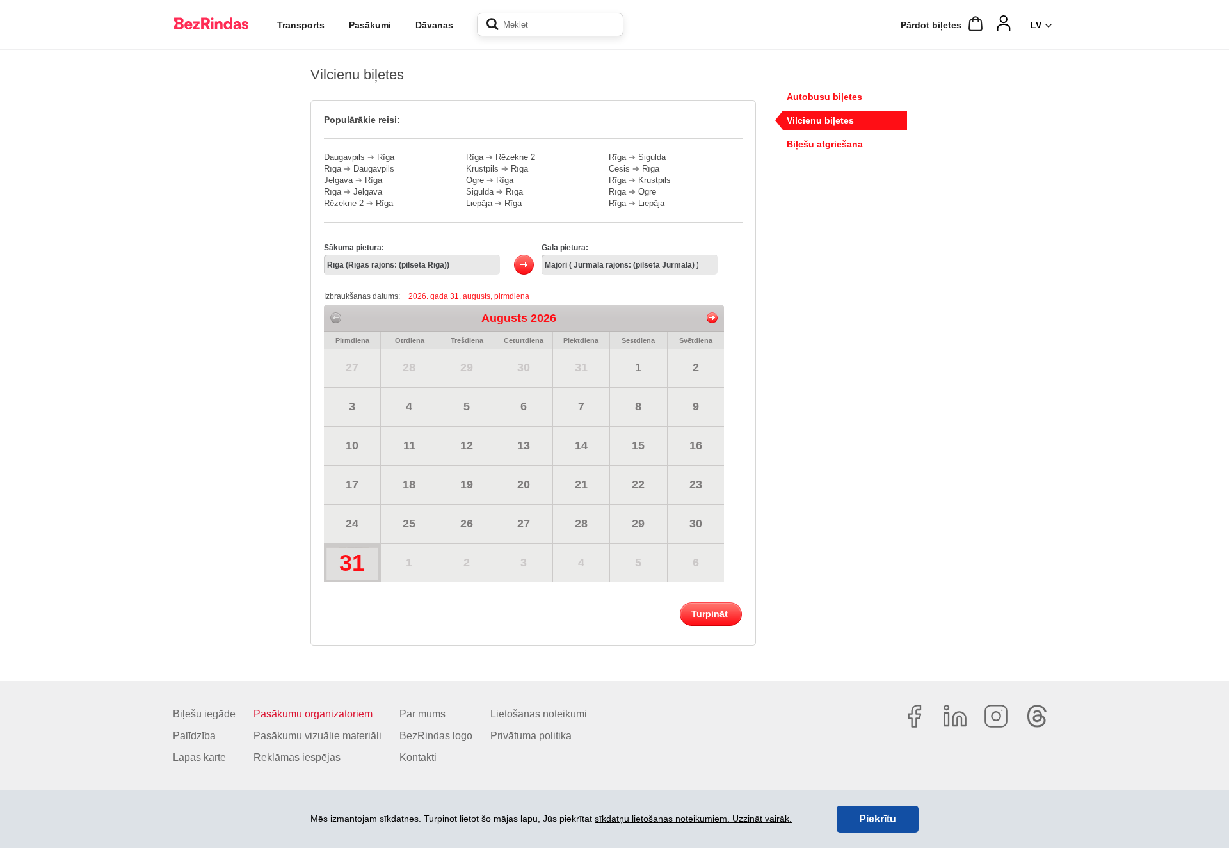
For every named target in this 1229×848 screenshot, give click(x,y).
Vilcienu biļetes (820, 120)
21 (581, 484)
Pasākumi (370, 25)
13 (523, 445)
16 (695, 445)
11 (409, 445)
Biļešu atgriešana (825, 144)
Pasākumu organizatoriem (313, 713)
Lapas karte (199, 757)
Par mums (422, 713)
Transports (301, 25)
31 (581, 367)
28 (409, 367)
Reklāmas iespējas (297, 757)
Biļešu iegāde (204, 713)
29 (466, 367)
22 (638, 484)
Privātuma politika (531, 735)
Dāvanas (434, 25)
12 (466, 445)
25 (409, 523)
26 (466, 523)
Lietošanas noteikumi (538, 713)
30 (523, 367)
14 (581, 445)
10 (352, 445)
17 (352, 484)
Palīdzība (194, 735)
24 (352, 523)
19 (466, 484)
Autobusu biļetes (824, 97)
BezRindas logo (435, 735)
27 (352, 367)
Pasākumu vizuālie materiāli (317, 735)
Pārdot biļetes (931, 25)
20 (523, 484)
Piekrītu (877, 818)
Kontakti (418, 757)
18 (409, 484)
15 (638, 445)
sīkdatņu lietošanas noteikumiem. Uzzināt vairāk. (693, 818)
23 (695, 484)
